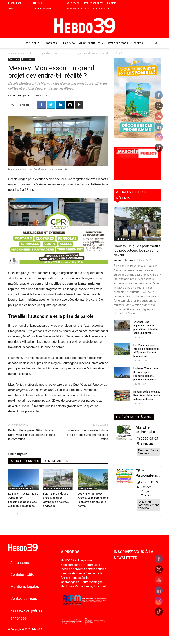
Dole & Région (122, 239)
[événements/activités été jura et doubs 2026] (137, 137)
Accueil (12, 53)
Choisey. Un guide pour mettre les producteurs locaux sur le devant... (137, 250)
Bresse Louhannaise (20, 488)
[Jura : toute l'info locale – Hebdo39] (84, 25)
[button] (156, 43)
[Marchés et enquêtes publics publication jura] (137, 179)
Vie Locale (32, 43)
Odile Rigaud (21, 95)
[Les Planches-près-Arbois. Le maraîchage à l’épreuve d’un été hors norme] (93, 479)
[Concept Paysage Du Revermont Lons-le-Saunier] (58, 267)
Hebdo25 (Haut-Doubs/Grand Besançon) (88, 8)
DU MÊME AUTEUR (56, 461)
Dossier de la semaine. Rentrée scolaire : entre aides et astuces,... (146, 395)
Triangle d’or (43, 53)
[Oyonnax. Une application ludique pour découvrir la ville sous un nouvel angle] (122, 325)
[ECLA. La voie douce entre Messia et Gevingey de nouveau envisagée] (58, 479)
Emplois (111, 2)
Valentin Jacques (124, 260)
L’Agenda (69, 43)
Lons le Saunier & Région (57, 488)
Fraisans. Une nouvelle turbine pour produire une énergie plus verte (87, 435)
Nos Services (73, 2)
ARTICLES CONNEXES (25, 461)
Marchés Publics (89, 43)
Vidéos (138, 43)
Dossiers (51, 43)
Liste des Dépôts (117, 43)
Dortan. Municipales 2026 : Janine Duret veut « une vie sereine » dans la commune (31, 435)
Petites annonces (93, 2)
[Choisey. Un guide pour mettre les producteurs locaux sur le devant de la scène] (137, 224)
